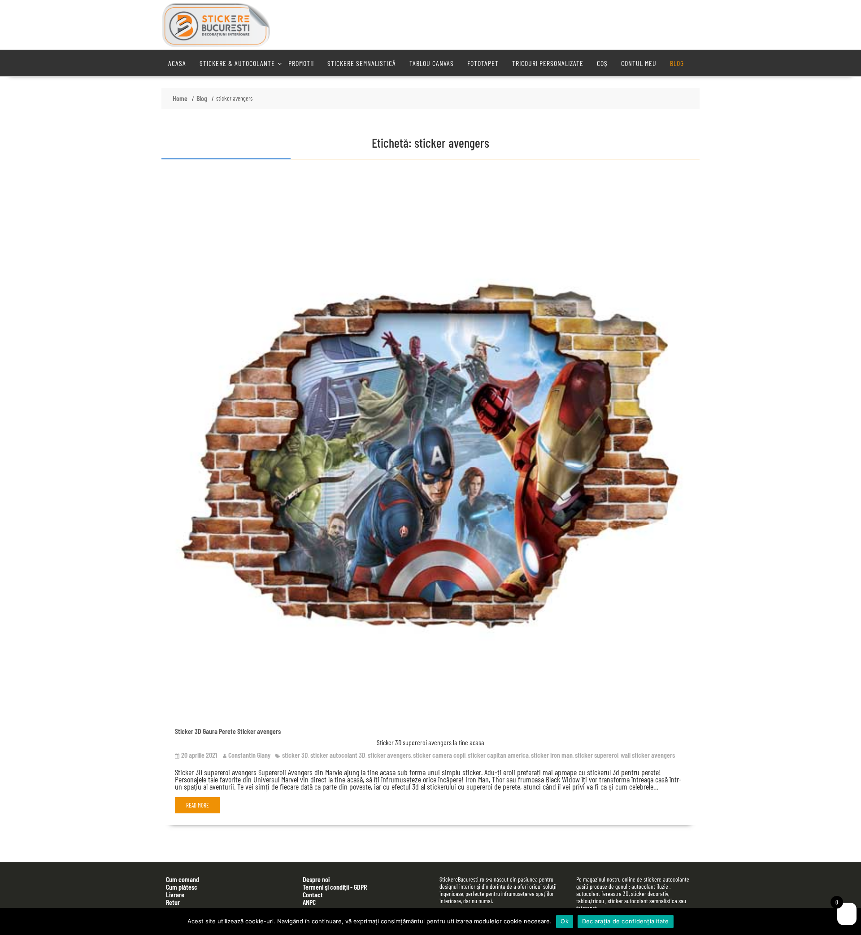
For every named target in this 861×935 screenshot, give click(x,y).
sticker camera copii (439, 755)
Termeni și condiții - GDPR (335, 886)
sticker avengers (389, 755)
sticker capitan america (498, 755)
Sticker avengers (259, 731)
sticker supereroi (596, 755)
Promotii (301, 63)
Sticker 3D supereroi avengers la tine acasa (430, 742)
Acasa (177, 63)
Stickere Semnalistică (361, 63)
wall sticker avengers (648, 755)
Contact (313, 894)
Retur (173, 902)
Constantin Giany (249, 755)
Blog (677, 63)
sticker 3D (295, 755)
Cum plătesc (181, 886)
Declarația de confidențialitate (625, 921)
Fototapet (483, 63)
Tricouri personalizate (547, 63)
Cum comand (182, 879)
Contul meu (639, 63)
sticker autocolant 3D (337, 755)
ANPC (309, 902)
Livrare (175, 894)
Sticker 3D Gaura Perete (205, 731)
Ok (565, 921)
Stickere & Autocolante (237, 63)
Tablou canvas (431, 63)
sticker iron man (552, 755)
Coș (602, 63)
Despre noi (316, 879)
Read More (197, 805)
